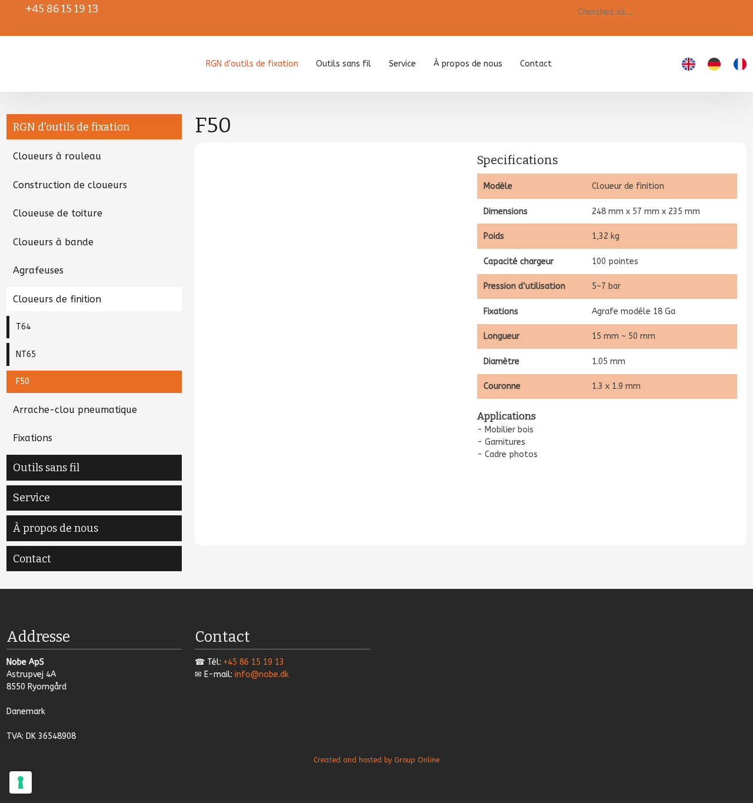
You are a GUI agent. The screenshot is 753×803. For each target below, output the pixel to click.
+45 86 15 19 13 (61, 8)
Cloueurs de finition (57, 299)
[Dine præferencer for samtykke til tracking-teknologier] (20, 782)
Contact (536, 64)
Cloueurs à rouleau (57, 156)
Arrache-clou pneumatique (75, 409)
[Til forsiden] (57, 61)
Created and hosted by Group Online (376, 760)
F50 (22, 381)
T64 (23, 327)
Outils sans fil (343, 64)
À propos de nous (468, 64)
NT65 (26, 354)
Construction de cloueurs (70, 185)
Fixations (32, 438)
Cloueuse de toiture (57, 213)
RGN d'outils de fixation (252, 64)
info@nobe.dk (262, 674)
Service (402, 64)
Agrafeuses (38, 270)
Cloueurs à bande (53, 242)
